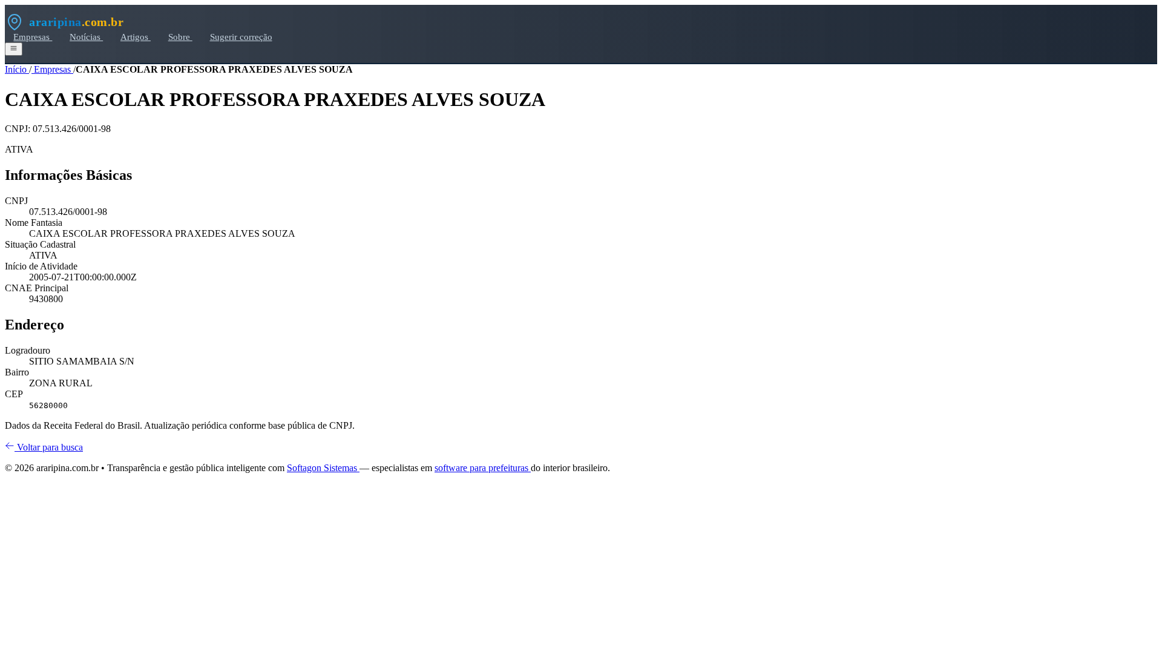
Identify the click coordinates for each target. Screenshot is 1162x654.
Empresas (32, 36)
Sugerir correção (241, 36)
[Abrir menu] (13, 49)
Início (17, 69)
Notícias (86, 36)
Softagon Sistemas (323, 468)
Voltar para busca (49, 447)
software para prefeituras (483, 468)
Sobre (180, 36)
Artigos (135, 36)
